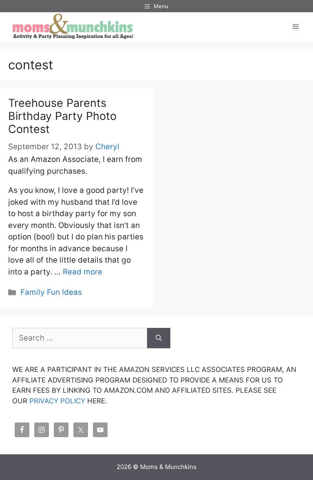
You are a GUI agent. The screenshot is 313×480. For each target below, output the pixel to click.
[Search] (158, 338)
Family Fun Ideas (51, 292)
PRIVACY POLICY (57, 401)
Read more (82, 271)
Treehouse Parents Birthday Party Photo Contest (62, 116)
